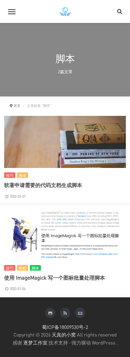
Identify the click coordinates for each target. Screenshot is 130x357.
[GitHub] (50, 313)
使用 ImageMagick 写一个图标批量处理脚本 (54, 277)
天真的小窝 (64, 335)
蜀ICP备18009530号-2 (65, 327)
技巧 (10, 175)
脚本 (22, 175)
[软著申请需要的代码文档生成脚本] (65, 156)
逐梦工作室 (35, 343)
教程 (22, 268)
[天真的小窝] (65, 11)
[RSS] (65, 313)
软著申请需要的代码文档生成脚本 (43, 185)
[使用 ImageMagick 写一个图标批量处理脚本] (65, 235)
